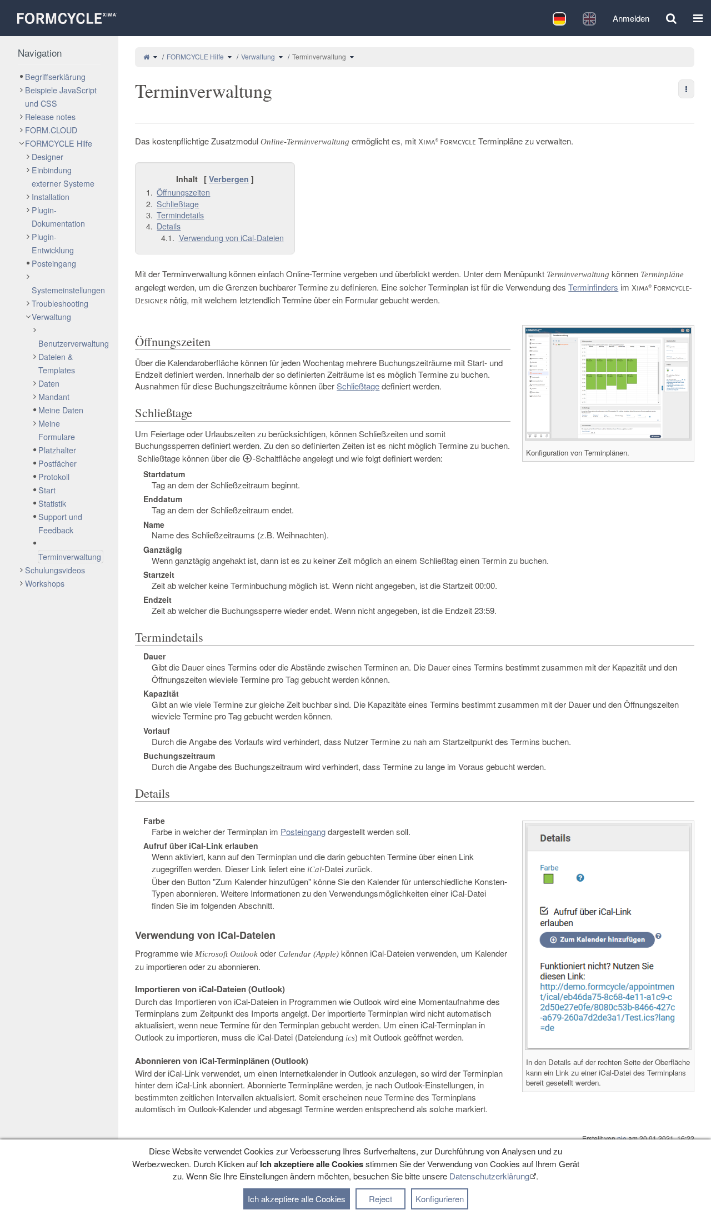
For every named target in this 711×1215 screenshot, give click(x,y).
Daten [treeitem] (48, 383)
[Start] (146, 56)
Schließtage (358, 386)
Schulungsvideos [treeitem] (55, 570)
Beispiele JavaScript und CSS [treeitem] (61, 96)
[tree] (59, 330)
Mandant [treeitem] (53, 396)
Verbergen (229, 178)
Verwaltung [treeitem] (51, 316)
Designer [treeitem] (47, 156)
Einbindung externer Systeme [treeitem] (63, 176)
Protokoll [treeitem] (53, 476)
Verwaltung (258, 56)
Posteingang (303, 831)
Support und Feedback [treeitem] (60, 523)
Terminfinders (593, 287)
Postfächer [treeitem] (57, 463)
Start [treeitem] (47, 490)
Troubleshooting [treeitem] (60, 303)
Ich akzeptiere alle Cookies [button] (297, 1198)
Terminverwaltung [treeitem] (69, 556)
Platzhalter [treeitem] (57, 450)
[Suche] (671, 18)
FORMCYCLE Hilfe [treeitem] (58, 143)
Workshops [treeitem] (44, 583)
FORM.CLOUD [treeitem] (51, 130)
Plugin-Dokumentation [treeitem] (58, 216)
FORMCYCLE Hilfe (195, 56)
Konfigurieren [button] (439, 1198)
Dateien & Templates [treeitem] (56, 363)
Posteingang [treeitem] (54, 263)
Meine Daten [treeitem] (60, 410)
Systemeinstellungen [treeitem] (68, 290)
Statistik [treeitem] (52, 503)
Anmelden (631, 18)
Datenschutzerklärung (489, 1176)
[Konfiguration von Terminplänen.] (608, 382)
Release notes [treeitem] (50, 116)
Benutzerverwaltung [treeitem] (73, 343)
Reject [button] (380, 1198)
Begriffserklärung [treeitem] (55, 76)
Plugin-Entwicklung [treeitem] (53, 243)
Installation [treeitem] (50, 196)
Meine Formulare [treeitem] (56, 430)
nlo (622, 1138)
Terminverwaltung (319, 56)
